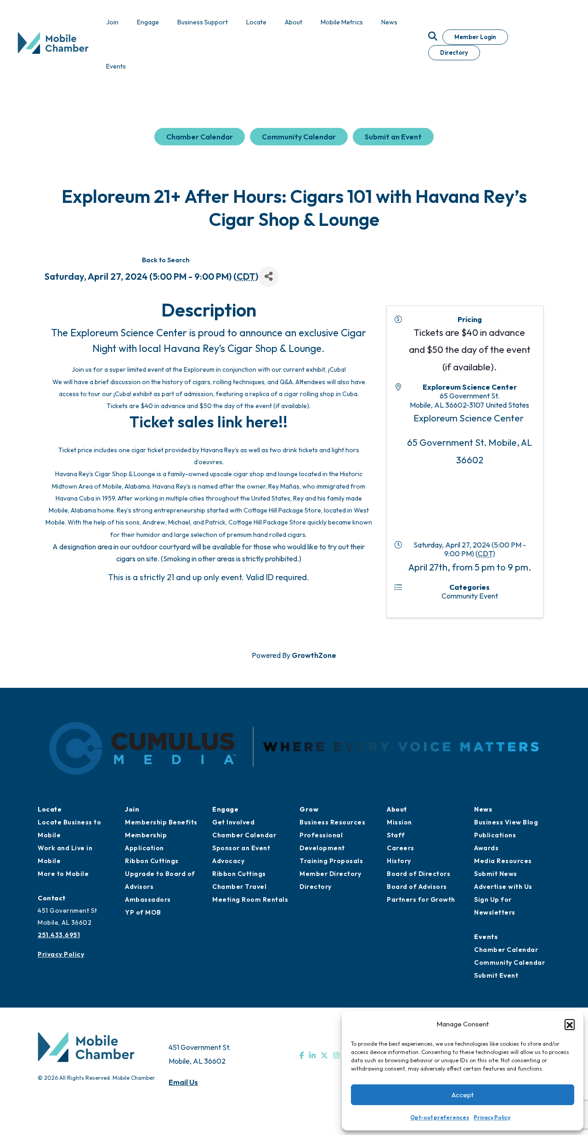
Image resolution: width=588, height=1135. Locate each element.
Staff (396, 835)
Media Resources (503, 861)
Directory (454, 52)
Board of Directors (418, 874)
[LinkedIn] (312, 1055)
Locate (50, 809)
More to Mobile (63, 874)
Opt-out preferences (439, 1117)
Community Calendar (299, 136)
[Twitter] (324, 1055)
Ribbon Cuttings (152, 861)
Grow (309, 809)
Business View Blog (506, 822)
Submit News (495, 874)
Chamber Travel (239, 886)
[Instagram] (336, 1055)
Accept (463, 1094)
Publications (495, 835)
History (399, 861)
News (483, 809)
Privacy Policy (492, 1117)
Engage (225, 809)
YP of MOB (143, 912)
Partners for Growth (421, 899)
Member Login (475, 36)
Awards (486, 848)
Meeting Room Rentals (250, 899)
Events (486, 937)
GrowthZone (314, 655)
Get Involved (233, 822)
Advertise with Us (503, 886)
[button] (569, 1024)
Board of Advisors (417, 886)
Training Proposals (331, 861)
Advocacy (228, 861)
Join (132, 809)
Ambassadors (148, 899)
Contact (52, 898)
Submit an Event (393, 136)
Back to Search (166, 260)
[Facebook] (302, 1055)
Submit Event (496, 975)
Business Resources (332, 822)
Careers (400, 848)
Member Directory (330, 874)
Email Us (183, 1082)
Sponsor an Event (241, 848)
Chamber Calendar (199, 136)
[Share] (268, 276)
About (397, 809)
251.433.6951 (59, 935)
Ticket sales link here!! (209, 422)
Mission (399, 822)
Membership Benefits (161, 822)
